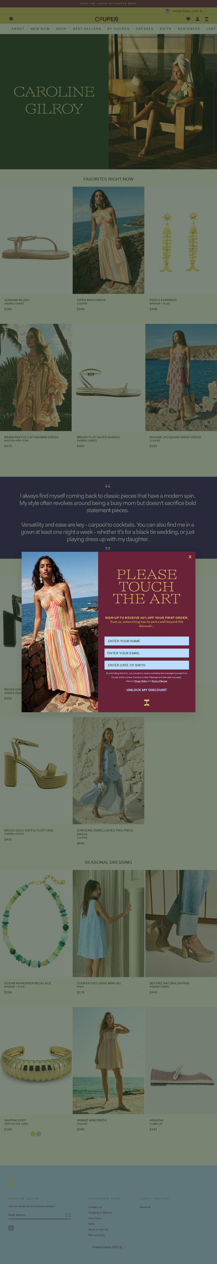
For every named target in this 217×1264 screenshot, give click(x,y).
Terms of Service (159, 681)
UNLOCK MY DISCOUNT (147, 690)
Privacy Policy (140, 681)
